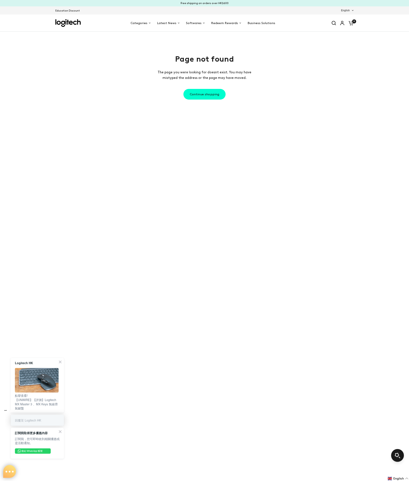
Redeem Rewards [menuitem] (224, 23)
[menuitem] (68, 11)
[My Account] (342, 23)
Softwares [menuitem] (194, 23)
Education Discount (67, 10)
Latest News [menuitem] (166, 23)
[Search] (334, 23)
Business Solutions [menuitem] (261, 23)
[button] (398, 478)
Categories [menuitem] (139, 23)
